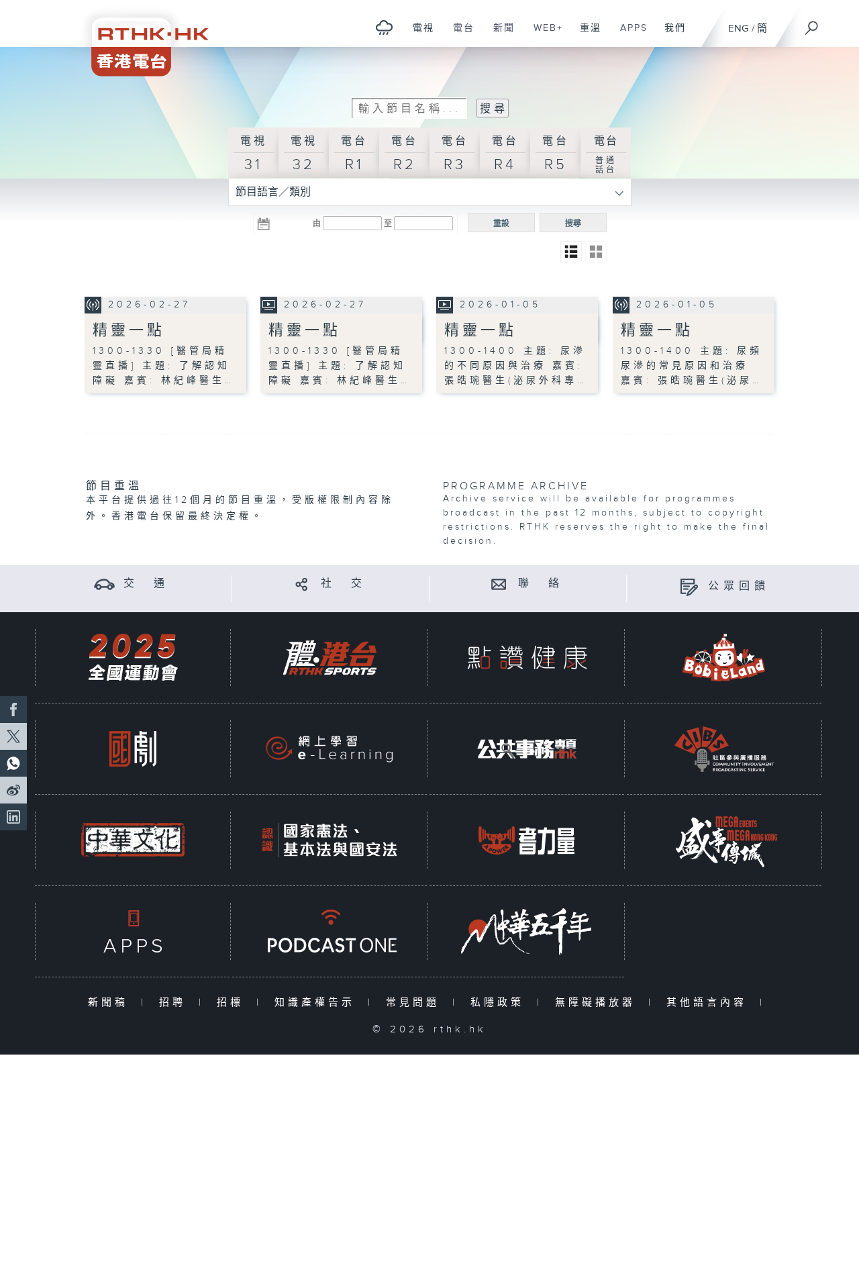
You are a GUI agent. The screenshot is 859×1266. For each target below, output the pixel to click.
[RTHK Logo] (141, 38)
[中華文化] (132, 840)
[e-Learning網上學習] (329, 748)
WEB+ (543, 35)
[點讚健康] (526, 657)
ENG (738, 28)
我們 (670, 35)
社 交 (343, 583)
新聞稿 (111, 1002)
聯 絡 (541, 583)
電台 (458, 35)
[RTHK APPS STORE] (132, 931)
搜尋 (573, 223)
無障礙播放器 (598, 1002)
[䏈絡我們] (499, 583)
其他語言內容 (709, 1002)
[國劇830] (132, 748)
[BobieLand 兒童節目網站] (724, 657)
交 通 (146, 583)
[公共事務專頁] (526, 748)
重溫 (585, 35)
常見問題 (416, 1002)
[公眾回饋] (689, 586)
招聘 (175, 1002)
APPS (629, 35)
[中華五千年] (526, 931)
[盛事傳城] (724, 840)
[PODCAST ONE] (329, 931)
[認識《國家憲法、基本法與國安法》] (329, 840)
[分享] (301, 583)
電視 (418, 35)
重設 (501, 223)
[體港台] (329, 657)
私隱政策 (500, 1002)
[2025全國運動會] (132, 657)
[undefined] (384, 27)
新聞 (499, 35)
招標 (233, 1002)
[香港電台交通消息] (104, 583)
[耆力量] (526, 840)
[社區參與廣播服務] (724, 748)
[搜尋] (812, 23)
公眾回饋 (739, 586)
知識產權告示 (317, 1002)
